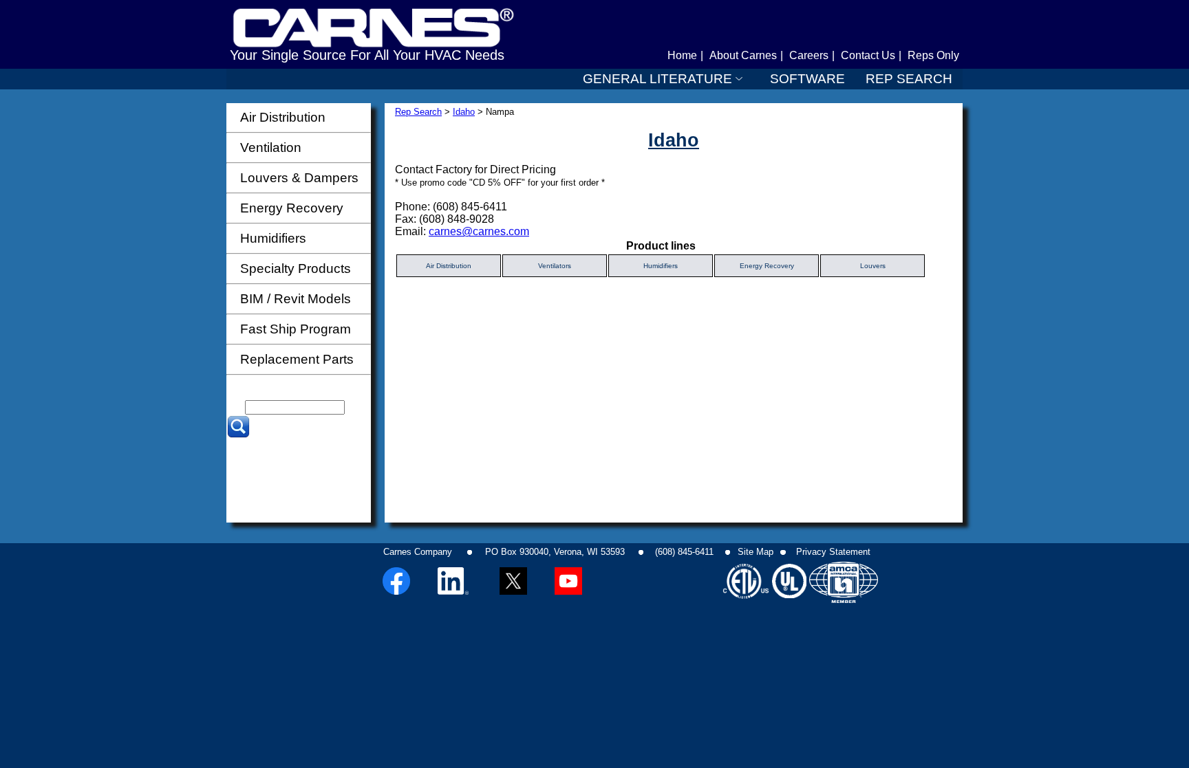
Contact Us (868, 55)
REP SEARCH (909, 79)
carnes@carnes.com (479, 231)
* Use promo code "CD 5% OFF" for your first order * (500, 182)
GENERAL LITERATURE (657, 79)
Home (682, 55)
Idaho (464, 112)
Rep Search (418, 112)
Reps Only (933, 55)
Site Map (755, 552)
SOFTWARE (807, 79)
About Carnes (743, 55)
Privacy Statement (833, 552)
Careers (808, 55)
